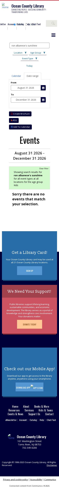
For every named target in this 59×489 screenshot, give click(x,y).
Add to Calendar (21, 126)
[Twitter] (14, 18)
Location (18, 52)
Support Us (34, 414)
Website (20, 24)
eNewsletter (11, 420)
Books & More (41, 406)
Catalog (31, 24)
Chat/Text (51, 420)
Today (29, 65)
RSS (14, 120)
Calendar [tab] (16, 75)
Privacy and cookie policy (15, 479)
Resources (14, 410)
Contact (49, 414)
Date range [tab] (33, 75)
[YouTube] (24, 18)
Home (15, 406)
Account (11, 24)
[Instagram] (9, 18)
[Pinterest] (19, 18)
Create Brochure (21, 113)
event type (27, 58)
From (13, 82)
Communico (50, 479)
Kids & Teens (46, 410)
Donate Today (29, 324)
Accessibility (36, 479)
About (26, 406)
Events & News (15, 414)
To (12, 94)
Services (29, 410)
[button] (53, 35)
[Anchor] (29, 18)
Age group (35, 52)
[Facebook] (4, 18)
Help (42, 420)
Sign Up (29, 270)
